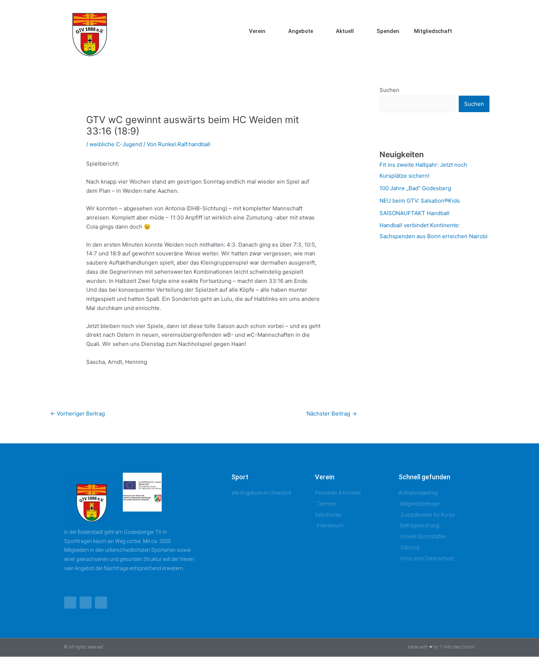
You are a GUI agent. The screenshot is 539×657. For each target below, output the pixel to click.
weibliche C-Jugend (115, 144)
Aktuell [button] (345, 31)
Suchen (389, 89)
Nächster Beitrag (332, 413)
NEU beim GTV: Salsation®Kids (420, 200)
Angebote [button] (300, 31)
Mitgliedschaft (433, 31)
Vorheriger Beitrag (77, 413)
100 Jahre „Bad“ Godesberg (415, 188)
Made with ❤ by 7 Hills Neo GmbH (441, 647)
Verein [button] (257, 31)
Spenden (388, 31)
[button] (471, 31)
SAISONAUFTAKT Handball (415, 213)
